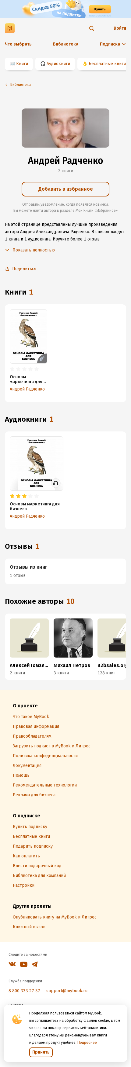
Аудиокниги (58, 63)
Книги (22, 63)
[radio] (12, 369)
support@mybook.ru (66, 990)
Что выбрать (18, 44)
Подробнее (87, 1042)
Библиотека (65, 44)
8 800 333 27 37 (24, 990)
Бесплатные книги (107, 63)
